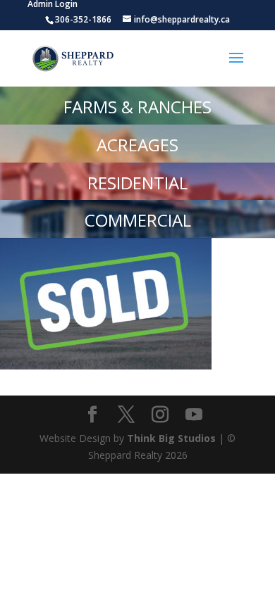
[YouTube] (193, 415)
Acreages (137, 144)
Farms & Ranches (137, 106)
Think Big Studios (171, 438)
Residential (137, 182)
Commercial (138, 220)
